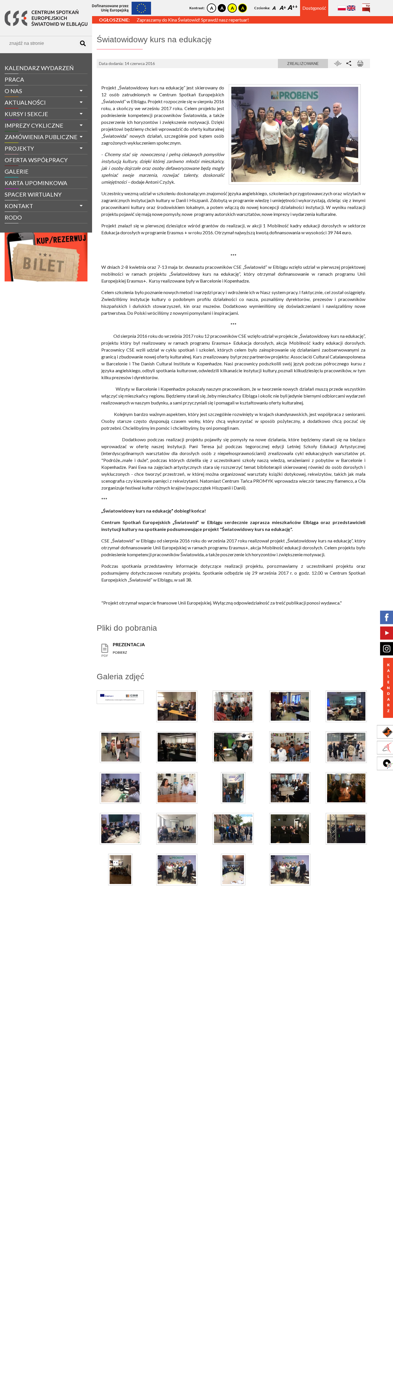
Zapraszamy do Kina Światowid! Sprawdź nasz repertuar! (193, 19)
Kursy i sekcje (26, 113)
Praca (14, 79)
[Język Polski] (341, 8)
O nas (13, 90)
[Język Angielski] (351, 8)
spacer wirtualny (33, 194)
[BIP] (366, 6)
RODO (13, 217)
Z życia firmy (21, 228)
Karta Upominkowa (36, 182)
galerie (16, 171)
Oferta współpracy (36, 159)
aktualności (25, 102)
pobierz (120, 652)
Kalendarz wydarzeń (39, 67)
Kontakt (19, 205)
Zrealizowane (303, 63)
